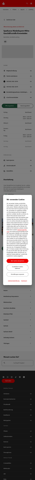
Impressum (24, 280)
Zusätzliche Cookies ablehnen (17, 267)
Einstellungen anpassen (17, 274)
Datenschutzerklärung (13, 280)
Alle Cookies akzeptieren (17, 261)
